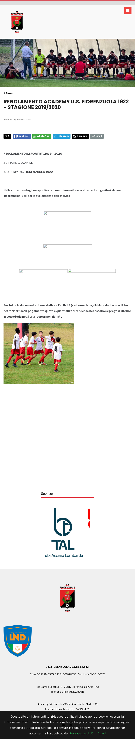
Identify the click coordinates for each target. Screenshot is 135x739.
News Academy (25, 119)
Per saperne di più (82, 733)
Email (98, 136)
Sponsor (47, 493)
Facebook (23, 136)
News (10, 93)
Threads (82, 136)
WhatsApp (43, 136)
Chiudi (102, 733)
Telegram (63, 136)
